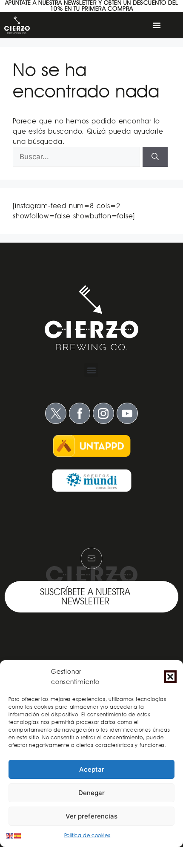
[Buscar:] (78, 157)
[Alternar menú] (156, 25)
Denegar (91, 793)
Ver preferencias (91, 816)
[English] (10, 835)
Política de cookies (87, 835)
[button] (170, 676)
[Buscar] (155, 157)
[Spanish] (18, 835)
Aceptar (91, 769)
